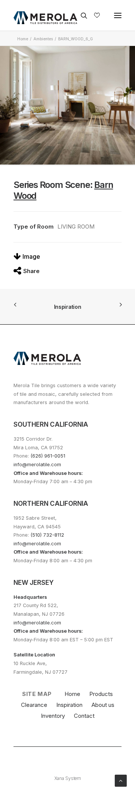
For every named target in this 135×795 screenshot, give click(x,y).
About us (103, 704)
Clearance (34, 704)
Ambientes (43, 39)
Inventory (53, 715)
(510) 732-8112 (47, 535)
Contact (84, 715)
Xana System (67, 778)
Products (101, 693)
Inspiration (67, 307)
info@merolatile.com (37, 464)
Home (22, 39)
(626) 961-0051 (47, 456)
